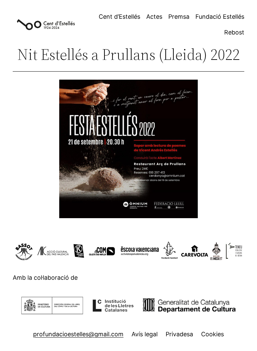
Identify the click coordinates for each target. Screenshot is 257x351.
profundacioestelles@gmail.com (78, 334)
